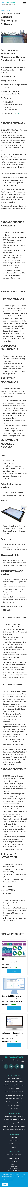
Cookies (15, 1060)
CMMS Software (14, 1088)
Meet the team (14, 1140)
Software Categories (14, 1075)
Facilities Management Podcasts (14, 1123)
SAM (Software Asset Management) (14, 1085)
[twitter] (11, 1066)
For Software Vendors (14, 1152)
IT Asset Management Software (14, 1081)
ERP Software (14, 1108)
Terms (3, 1060)
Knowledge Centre (14, 1113)
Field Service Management (14, 1102)
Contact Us (14, 1161)
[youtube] (16, 1066)
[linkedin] (6, 1066)
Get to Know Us (14, 1134)
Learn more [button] (10, 1180)
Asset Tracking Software (14, 1078)
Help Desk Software (14, 1105)
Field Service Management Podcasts (14, 1129)
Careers (14, 1147)
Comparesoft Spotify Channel (14, 1116)
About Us (14, 1137)
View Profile (14, 971)
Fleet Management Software (14, 1098)
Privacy (9, 1060)
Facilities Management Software (14, 1095)
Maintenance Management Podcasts (14, 1126)
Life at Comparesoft (14, 1144)
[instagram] (22, 1066)
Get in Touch (23, 1060)
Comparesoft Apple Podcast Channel (14, 1119)
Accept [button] (5, 1184)
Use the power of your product (14, 1154)
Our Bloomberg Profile (14, 1158)
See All (20, 110)
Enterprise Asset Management (14, 1092)
